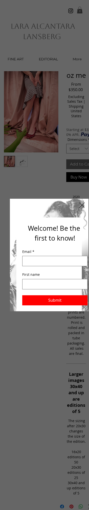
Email (28, 251)
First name (31, 274)
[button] (82, 205)
